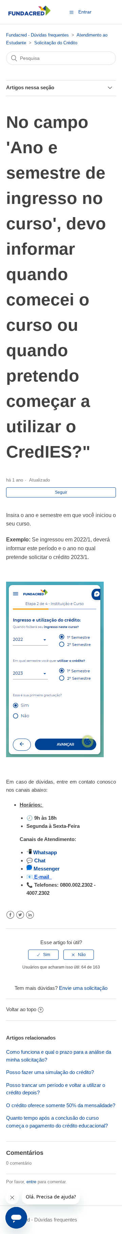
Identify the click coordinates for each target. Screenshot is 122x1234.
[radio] (43, 955)
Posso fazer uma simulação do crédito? (50, 1072)
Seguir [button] (61, 492)
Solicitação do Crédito (55, 42)
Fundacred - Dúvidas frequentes (37, 35)
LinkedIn (30, 915)
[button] (71, 12)
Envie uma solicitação (83, 988)
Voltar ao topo (21, 1009)
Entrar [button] (85, 12)
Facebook (10, 915)
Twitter (20, 915)
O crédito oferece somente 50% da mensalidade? (60, 1105)
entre (31, 1181)
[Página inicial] (29, 15)
